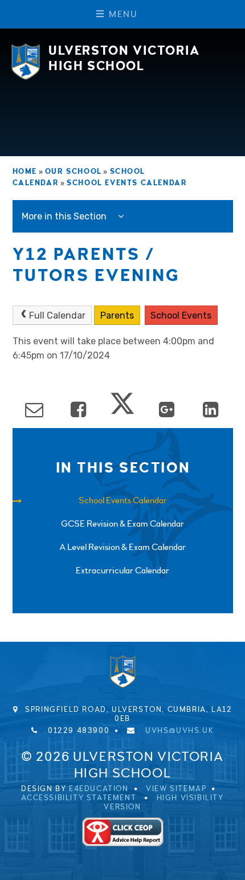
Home (25, 171)
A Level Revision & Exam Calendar (122, 547)
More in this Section (65, 216)
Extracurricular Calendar (122, 570)
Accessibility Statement (78, 797)
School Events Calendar (127, 183)
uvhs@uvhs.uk (179, 730)
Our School (73, 171)
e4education (99, 788)
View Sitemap (176, 788)
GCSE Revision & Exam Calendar (122, 523)
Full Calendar (57, 315)
